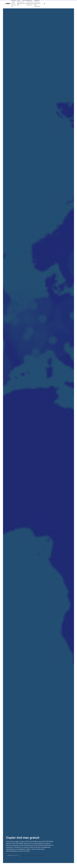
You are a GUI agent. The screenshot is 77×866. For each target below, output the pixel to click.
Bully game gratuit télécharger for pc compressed (32, 855)
